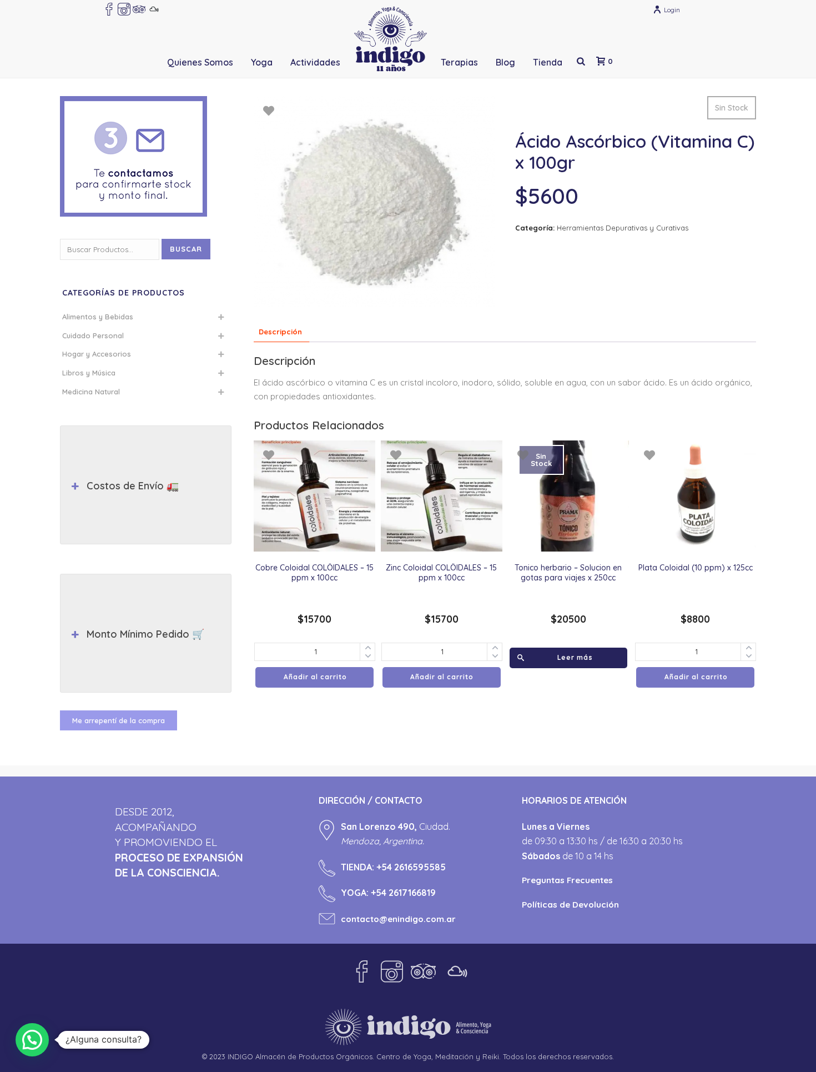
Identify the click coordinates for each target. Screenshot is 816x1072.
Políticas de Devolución (570, 904)
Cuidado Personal (93, 335)
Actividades (315, 62)
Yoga (262, 62)
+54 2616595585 (411, 867)
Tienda (547, 62)
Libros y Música (88, 372)
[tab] (280, 332)
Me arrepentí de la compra (118, 720)
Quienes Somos (200, 62)
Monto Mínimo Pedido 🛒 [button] (145, 634)
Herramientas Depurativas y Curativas (622, 227)
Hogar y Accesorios (96, 353)
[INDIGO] (390, 39)
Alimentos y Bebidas (97, 316)
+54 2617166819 (403, 892)
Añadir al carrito (315, 677)
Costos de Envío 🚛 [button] (133, 485)
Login (672, 10)
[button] (32, 1039)
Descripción (280, 331)
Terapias (459, 62)
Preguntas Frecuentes (567, 880)
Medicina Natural (91, 391)
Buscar (186, 248)
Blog (505, 62)
